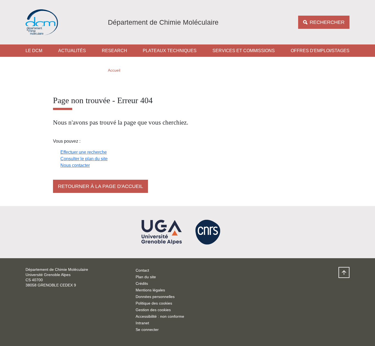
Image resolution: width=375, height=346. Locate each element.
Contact (142, 270)
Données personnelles (155, 296)
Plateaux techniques (170, 50)
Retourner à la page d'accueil (100, 186)
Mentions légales (150, 290)
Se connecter (147, 329)
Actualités (72, 50)
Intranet (142, 323)
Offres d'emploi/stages (320, 50)
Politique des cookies (154, 303)
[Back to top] (343, 272)
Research (114, 50)
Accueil (114, 70)
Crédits (142, 283)
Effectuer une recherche (83, 152)
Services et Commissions (243, 50)
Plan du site (146, 277)
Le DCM (34, 50)
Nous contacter (75, 165)
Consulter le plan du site (84, 158)
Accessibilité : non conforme (160, 316)
